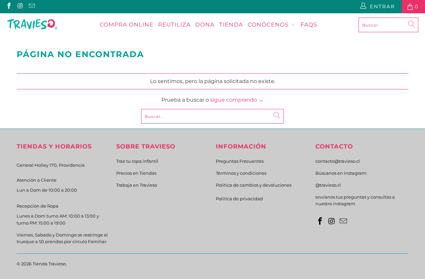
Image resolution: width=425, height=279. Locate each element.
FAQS (308, 24)
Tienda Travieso (49, 263)
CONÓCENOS (269, 24)
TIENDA (231, 24)
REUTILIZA (174, 24)
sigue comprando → (237, 100)
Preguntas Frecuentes (240, 161)
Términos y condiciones (241, 173)
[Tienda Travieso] (32, 25)
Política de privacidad (239, 198)
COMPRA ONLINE (126, 24)
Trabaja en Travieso (136, 185)
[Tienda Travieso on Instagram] (20, 6)
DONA (204, 24)
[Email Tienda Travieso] (31, 6)
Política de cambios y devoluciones (254, 185)
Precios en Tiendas (136, 173)
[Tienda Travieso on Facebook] (8, 6)
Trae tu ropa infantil (137, 161)
